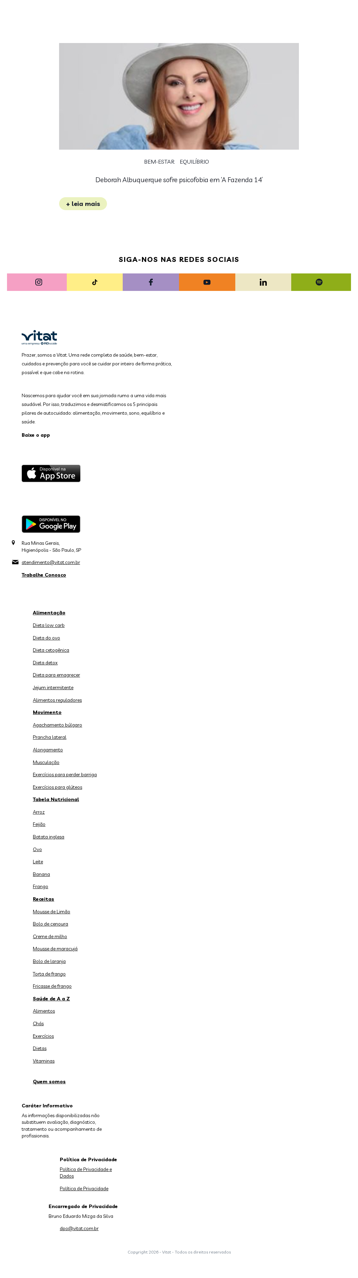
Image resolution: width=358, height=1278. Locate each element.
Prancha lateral (49, 737)
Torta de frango (49, 974)
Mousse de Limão (51, 911)
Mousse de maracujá (55, 948)
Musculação (46, 762)
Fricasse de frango (52, 986)
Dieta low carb (49, 625)
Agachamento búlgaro (57, 725)
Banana (41, 874)
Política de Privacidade (84, 1188)
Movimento (47, 712)
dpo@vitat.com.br (79, 1228)
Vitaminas (44, 1061)
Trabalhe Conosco (44, 575)
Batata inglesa (48, 837)
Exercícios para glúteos (57, 787)
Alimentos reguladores (57, 700)
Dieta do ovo (46, 638)
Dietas (39, 1048)
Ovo (37, 849)
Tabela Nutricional (56, 799)
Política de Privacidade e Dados (86, 1172)
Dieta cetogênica (51, 650)
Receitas (43, 899)
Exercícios (43, 1036)
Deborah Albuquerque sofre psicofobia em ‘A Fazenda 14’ (179, 180)
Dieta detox (45, 662)
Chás (38, 1023)
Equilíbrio (194, 161)
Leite (38, 861)
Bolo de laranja (49, 961)
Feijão (39, 824)
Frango (40, 886)
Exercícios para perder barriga (65, 774)
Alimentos (44, 1011)
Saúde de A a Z (51, 998)
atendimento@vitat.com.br (51, 562)
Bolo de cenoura (50, 924)
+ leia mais (83, 204)
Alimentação (49, 612)
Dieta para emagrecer (56, 675)
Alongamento (48, 750)
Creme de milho (50, 936)
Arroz (39, 812)
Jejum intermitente (53, 687)
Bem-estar (159, 161)
